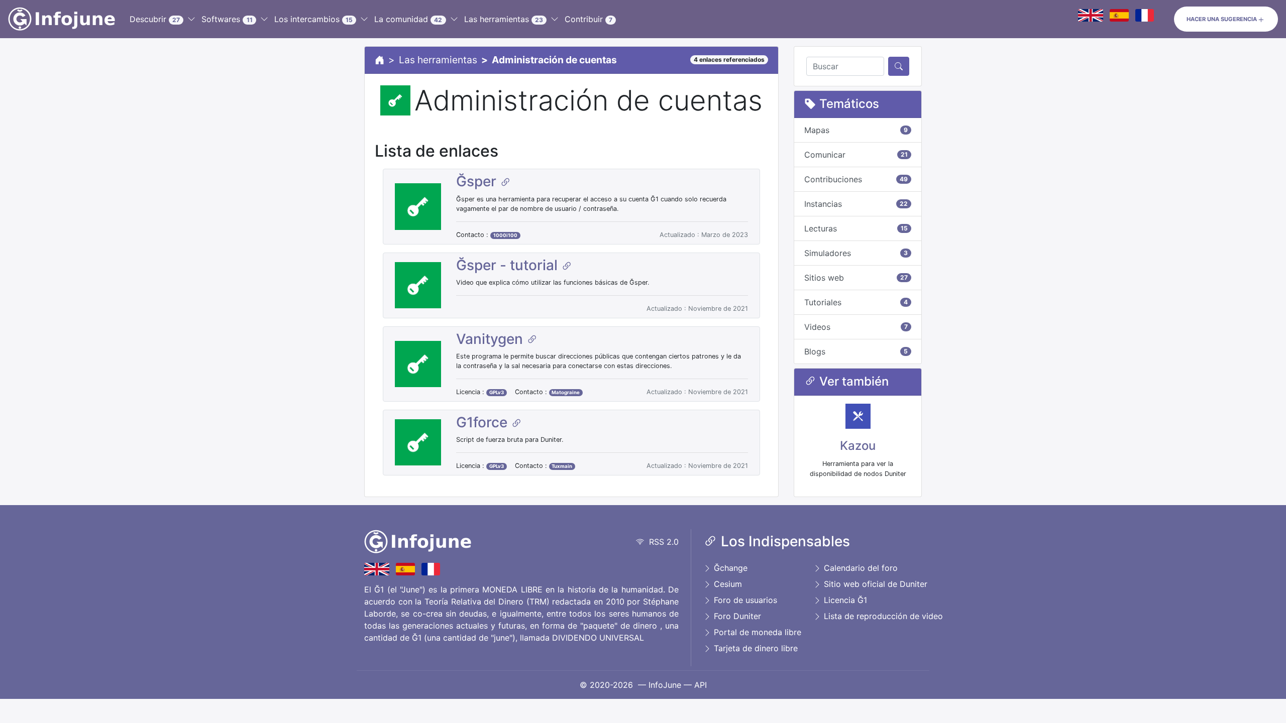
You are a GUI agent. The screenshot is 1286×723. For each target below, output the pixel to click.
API (700, 685)
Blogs (856, 351)
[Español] (1119, 15)
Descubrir (155, 19)
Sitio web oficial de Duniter (874, 584)
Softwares (226, 19)
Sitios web (856, 278)
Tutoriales (856, 302)
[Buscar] (898, 66)
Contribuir (588, 19)
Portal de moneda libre (756, 632)
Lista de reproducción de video (882, 616)
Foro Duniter (736, 616)
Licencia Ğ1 (844, 600)
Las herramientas (503, 19)
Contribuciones (856, 179)
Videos (856, 327)
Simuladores (856, 253)
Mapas (856, 130)
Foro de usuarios (744, 600)
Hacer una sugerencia (1222, 19)
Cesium (726, 584)
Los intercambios (313, 19)
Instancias (856, 204)
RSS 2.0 (661, 542)
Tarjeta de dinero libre (754, 648)
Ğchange (729, 568)
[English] (1090, 15)
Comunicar (856, 155)
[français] (1144, 15)
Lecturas (856, 228)
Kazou (858, 445)
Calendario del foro (859, 568)
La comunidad (408, 19)
